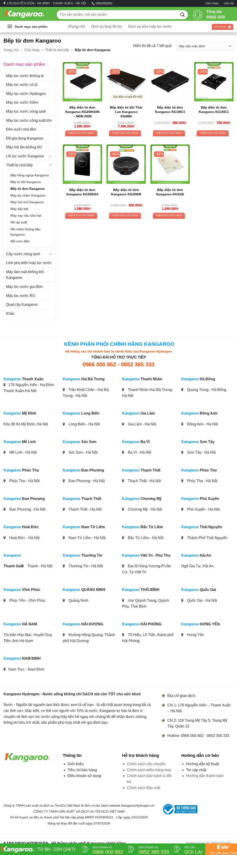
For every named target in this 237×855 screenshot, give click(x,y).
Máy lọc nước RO (20, 296)
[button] (38, 26)
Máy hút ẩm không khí (24, 147)
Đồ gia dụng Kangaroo (24, 138)
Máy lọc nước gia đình (24, 287)
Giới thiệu (212, 3)
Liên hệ (229, 3)
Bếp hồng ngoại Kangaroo (29, 175)
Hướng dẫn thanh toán (205, 776)
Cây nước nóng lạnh (23, 254)
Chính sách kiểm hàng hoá (149, 770)
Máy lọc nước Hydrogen (26, 94)
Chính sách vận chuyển (146, 764)
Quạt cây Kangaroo (22, 304)
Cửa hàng (31, 50)
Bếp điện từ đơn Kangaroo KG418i (170, 192)
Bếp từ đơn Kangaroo (27, 188)
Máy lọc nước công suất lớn (29, 120)
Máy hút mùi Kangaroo (27, 202)
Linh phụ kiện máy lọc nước (29, 263)
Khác (10, 313)
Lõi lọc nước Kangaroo (25, 156)
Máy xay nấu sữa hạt (25, 215)
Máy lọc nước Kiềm (22, 102)
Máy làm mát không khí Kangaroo (25, 275)
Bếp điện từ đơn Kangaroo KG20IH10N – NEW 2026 (82, 112)
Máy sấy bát (19, 209)
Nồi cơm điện (20, 241)
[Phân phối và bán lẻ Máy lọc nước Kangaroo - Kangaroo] (26, 14)
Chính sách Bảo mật (143, 788)
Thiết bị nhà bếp (57, 50)
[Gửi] (182, 14)
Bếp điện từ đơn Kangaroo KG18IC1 (170, 110)
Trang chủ (11, 50)
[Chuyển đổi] (50, 156)
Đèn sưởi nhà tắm (21, 129)
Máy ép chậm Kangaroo (28, 195)
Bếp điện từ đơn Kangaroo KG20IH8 (126, 192)
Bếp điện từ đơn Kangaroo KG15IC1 (214, 110)
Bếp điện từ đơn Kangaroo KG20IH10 (82, 192)
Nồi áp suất (18, 222)
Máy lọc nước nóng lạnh (26, 111)
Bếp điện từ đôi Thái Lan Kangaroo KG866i (126, 112)
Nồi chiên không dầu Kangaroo (25, 231)
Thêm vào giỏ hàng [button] (81, 133)
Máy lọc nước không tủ (25, 76)
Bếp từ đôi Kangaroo (25, 182)
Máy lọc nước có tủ (21, 85)
